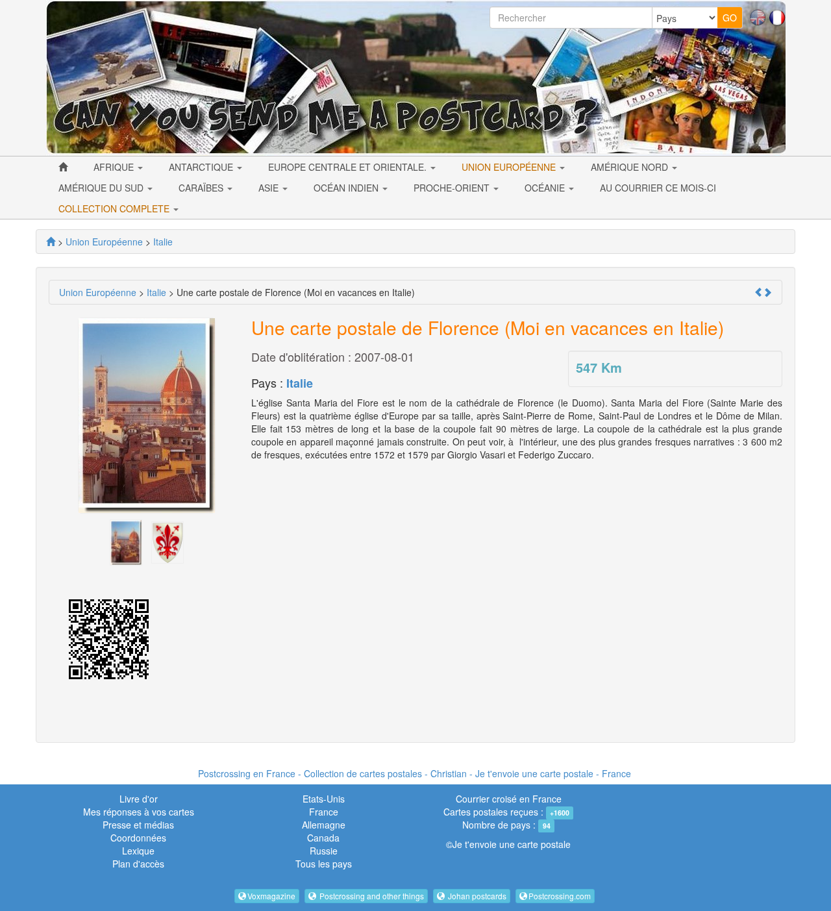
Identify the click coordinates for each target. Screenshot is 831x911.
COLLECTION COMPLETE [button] (115, 208)
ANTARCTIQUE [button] (202, 166)
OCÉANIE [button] (546, 187)
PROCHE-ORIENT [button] (453, 187)
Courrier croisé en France (509, 798)
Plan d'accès (138, 863)
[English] (757, 16)
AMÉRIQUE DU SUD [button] (102, 187)
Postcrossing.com (559, 895)
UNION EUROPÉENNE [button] (510, 166)
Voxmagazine (271, 895)
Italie (299, 383)
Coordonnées (138, 837)
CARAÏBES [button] (202, 187)
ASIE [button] (269, 187)
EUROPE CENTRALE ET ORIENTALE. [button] (348, 166)
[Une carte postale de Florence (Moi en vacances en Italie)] (125, 540)
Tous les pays (323, 863)
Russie (324, 850)
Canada (323, 837)
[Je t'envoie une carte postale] (50, 241)
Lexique (138, 850)
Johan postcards (476, 895)
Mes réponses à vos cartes (138, 811)
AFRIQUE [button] (114, 166)
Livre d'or (138, 798)
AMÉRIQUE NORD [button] (631, 166)
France (323, 811)
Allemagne (323, 824)
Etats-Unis (324, 798)
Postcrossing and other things (370, 895)
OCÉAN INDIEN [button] (347, 187)
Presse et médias (138, 824)
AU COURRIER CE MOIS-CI (658, 187)
